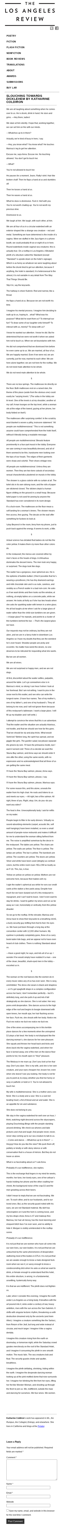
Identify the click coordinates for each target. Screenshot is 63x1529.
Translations (16, 64)
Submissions (15, 82)
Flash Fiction (16, 47)
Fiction (11, 41)
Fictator (41, 1426)
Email (9, 1493)
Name (9, 1484)
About (11, 70)
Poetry (11, 36)
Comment (11, 1457)
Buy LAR (12, 87)
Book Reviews (16, 59)
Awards (11, 76)
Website (10, 1502)
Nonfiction (14, 53)
